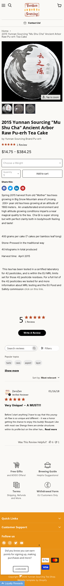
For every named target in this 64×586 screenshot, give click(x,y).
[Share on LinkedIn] (16, 188)
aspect (28, 362)
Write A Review (32, 332)
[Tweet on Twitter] (10, 188)
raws (18, 362)
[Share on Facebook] (4, 188)
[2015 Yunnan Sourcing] (7, 109)
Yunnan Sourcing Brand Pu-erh (23, 138)
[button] (24, 583)
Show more (12, 370)
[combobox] (45, 377)
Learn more (20, 569)
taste (8, 362)
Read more (51, 429)
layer (38, 362)
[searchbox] (18, 348)
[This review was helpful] (50, 442)
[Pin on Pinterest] (22, 188)
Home (5, 31)
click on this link (33, 289)
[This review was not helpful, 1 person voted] (56, 442)
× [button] (39, 545)
